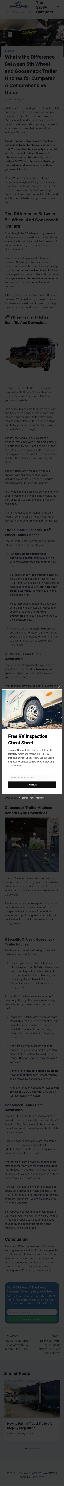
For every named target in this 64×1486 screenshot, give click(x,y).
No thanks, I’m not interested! (32, 798)
